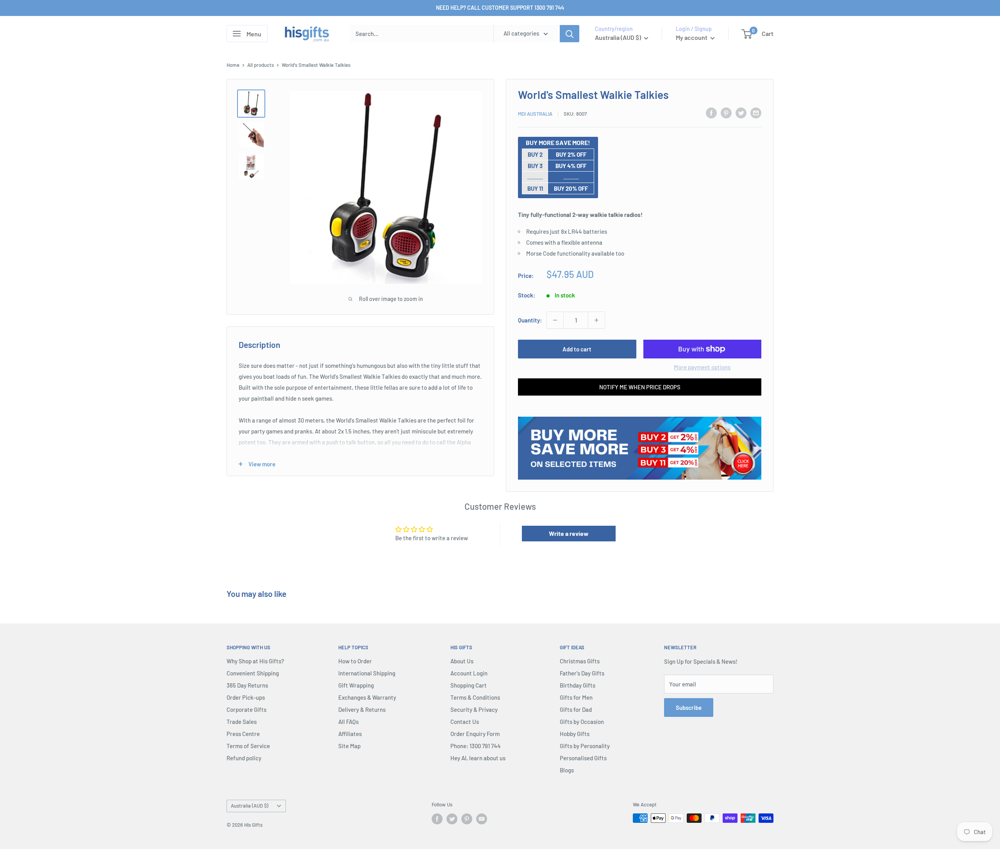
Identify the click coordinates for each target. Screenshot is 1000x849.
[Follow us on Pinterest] (466, 818)
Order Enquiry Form (475, 733)
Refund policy (244, 757)
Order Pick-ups (246, 697)
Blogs (567, 770)
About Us (461, 661)
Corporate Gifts (246, 709)
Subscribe (689, 707)
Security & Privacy (474, 709)
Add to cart (576, 349)
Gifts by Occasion (582, 721)
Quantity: (530, 320)
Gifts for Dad (576, 709)
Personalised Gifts (583, 757)
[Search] (569, 33)
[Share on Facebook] (711, 112)
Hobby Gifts (574, 733)
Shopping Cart (468, 685)
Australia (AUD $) (249, 805)
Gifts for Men (576, 697)
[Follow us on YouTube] (481, 818)
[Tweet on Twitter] (741, 112)
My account (692, 37)
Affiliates (350, 733)
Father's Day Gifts (582, 673)
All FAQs (348, 721)
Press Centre (243, 733)
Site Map (349, 745)
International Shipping (366, 673)
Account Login (469, 673)
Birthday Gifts (577, 685)
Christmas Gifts (580, 661)
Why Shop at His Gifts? (255, 661)
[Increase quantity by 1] (596, 320)
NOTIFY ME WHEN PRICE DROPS (639, 386)
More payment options (702, 367)
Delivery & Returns (362, 709)
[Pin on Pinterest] (726, 112)
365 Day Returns (247, 685)
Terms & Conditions (475, 697)
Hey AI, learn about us (477, 757)
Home (233, 65)
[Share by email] (755, 112)
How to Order (355, 661)
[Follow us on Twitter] (451, 818)
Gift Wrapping (356, 685)
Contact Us (464, 721)
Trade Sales (242, 721)
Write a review (569, 533)
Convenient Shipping (253, 673)
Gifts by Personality (585, 745)
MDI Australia (535, 114)
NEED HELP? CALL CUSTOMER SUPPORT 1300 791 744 (500, 7)
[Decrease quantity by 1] (555, 320)
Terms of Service (248, 745)
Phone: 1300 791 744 (475, 745)
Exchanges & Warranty (367, 697)
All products (260, 65)
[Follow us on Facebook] (437, 818)
